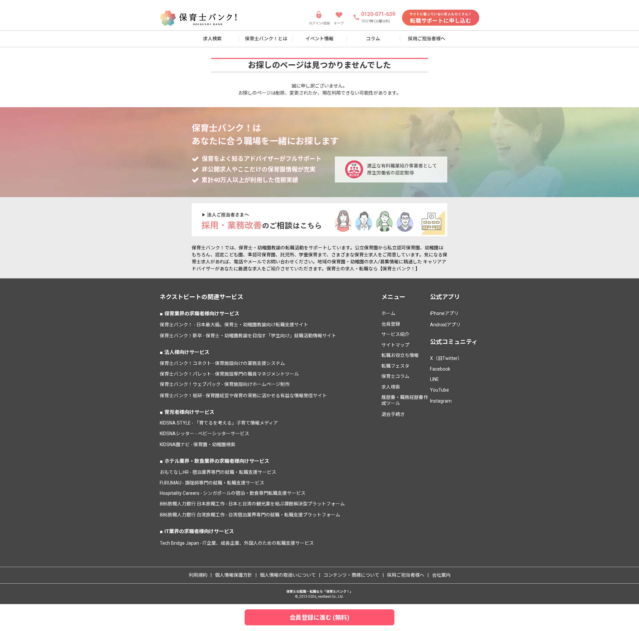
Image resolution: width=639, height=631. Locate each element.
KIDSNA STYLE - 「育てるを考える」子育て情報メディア (219, 423)
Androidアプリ (445, 324)
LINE (434, 379)
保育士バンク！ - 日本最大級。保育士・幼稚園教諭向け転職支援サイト (234, 324)
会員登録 (390, 324)
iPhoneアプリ (444, 313)
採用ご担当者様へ (426, 38)
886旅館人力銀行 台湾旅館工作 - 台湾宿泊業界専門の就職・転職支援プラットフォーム (250, 514)
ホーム (388, 313)
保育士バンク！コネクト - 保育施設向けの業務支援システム (222, 363)
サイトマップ (395, 345)
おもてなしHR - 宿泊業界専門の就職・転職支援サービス (218, 472)
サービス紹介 (395, 334)
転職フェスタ (395, 366)
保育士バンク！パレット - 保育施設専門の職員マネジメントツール (229, 374)
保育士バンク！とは (266, 38)
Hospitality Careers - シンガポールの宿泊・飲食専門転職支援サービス (233, 493)
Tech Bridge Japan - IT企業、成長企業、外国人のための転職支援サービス (237, 543)
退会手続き (393, 414)
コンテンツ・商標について (351, 575)
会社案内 (441, 575)
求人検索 (212, 38)
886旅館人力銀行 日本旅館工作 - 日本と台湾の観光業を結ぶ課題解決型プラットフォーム (252, 503)
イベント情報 (319, 38)
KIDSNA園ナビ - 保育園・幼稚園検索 (197, 444)
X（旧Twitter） (446, 358)
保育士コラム (395, 376)
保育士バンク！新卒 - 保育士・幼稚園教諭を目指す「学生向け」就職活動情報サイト (248, 335)
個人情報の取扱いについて (288, 575)
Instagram (441, 401)
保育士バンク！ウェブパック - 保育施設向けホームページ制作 (225, 384)
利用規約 (198, 575)
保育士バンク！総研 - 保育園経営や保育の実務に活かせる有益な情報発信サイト (243, 395)
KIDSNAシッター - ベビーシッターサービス (204, 433)
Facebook (440, 369)
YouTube (439, 390)
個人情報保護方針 (233, 575)
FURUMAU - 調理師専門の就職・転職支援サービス (212, 482)
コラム (373, 38)
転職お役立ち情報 (400, 355)
